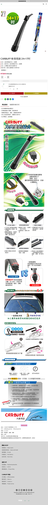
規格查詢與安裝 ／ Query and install (10, 450)
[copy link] (13, 99)
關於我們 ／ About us (6, 479)
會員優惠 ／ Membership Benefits (9, 464)
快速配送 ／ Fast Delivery (7, 454)
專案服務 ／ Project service (8, 483)
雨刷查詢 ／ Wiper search (7, 447)
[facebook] (8, 99)
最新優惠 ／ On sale (6, 452)
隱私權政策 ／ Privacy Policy (8, 469)
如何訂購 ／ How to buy (7, 456)
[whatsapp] (10, 99)
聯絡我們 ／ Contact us (7, 481)
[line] (5, 99)
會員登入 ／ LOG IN (6, 466)
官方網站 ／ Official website (8, 477)
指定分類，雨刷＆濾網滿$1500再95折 (10, 67)
